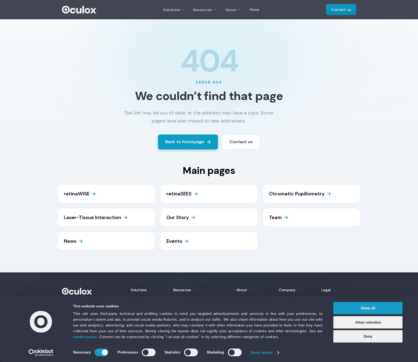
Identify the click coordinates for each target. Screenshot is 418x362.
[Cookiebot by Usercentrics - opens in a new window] (41, 352)
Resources (202, 9)
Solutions (171, 9)
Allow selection (368, 322)
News (254, 9)
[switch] (149, 352)
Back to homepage (184, 141)
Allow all (368, 308)
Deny (368, 336)
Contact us (341, 9)
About (231, 9)
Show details (262, 352)
